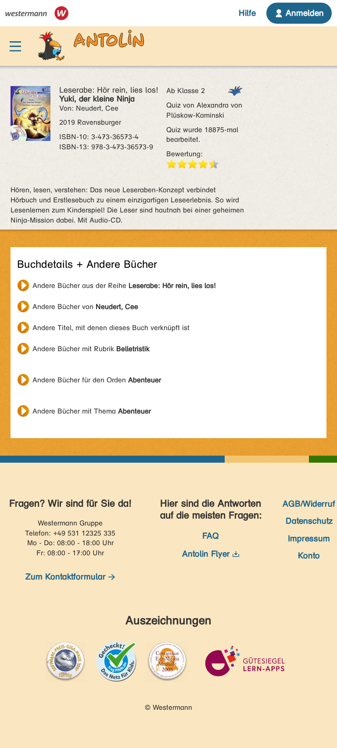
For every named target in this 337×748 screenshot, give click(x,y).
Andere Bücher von (85, 306)
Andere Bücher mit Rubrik (91, 349)
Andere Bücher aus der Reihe (124, 285)
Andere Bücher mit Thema (91, 411)
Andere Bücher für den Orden (96, 380)
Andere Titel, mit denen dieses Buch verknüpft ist (111, 328)
